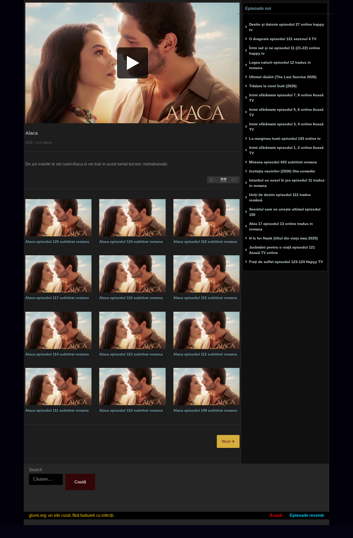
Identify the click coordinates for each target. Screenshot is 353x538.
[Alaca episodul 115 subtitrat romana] (206, 274)
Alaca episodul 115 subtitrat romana (205, 298)
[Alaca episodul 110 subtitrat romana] (132, 386)
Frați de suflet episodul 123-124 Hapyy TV (286, 262)
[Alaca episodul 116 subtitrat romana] (132, 274)
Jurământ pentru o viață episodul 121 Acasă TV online (282, 250)
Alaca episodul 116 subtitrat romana (131, 298)
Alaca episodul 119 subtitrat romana (131, 241)
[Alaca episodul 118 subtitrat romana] (206, 217)
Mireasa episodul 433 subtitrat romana (283, 162)
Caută (80, 482)
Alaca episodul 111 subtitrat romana (57, 410)
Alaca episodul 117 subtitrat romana (57, 298)
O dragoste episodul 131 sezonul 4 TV (282, 39)
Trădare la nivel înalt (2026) (273, 86)
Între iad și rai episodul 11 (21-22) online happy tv (284, 50)
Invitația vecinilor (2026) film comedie (282, 171)
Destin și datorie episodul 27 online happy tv (286, 27)
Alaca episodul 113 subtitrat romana (131, 354)
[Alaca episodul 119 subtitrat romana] (132, 217)
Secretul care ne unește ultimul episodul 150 (284, 212)
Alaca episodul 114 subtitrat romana (57, 354)
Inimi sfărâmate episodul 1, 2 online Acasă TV (286, 150)
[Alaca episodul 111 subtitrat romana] (58, 386)
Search (35, 470)
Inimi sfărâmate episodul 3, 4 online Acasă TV (286, 127)
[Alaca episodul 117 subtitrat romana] (58, 274)
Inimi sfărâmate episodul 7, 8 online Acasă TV (286, 98)
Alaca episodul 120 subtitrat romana (57, 241)
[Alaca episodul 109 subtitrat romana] (206, 386)
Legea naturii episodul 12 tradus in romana (280, 65)
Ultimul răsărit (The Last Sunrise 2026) (283, 77)
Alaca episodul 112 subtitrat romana (205, 354)
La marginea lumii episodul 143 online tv (285, 138)
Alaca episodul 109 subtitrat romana (205, 410)
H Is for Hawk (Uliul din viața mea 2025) (283, 238)
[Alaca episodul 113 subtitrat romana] (132, 330)
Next (226, 441)
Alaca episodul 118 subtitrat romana (205, 241)
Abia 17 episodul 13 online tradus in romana (281, 226)
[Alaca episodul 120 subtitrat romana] (58, 217)
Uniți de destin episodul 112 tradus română (280, 197)
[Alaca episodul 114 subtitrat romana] (58, 330)
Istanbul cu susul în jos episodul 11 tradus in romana (287, 183)
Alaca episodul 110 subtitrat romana (131, 410)
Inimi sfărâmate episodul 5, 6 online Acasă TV (286, 112)
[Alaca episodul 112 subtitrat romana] (206, 330)
